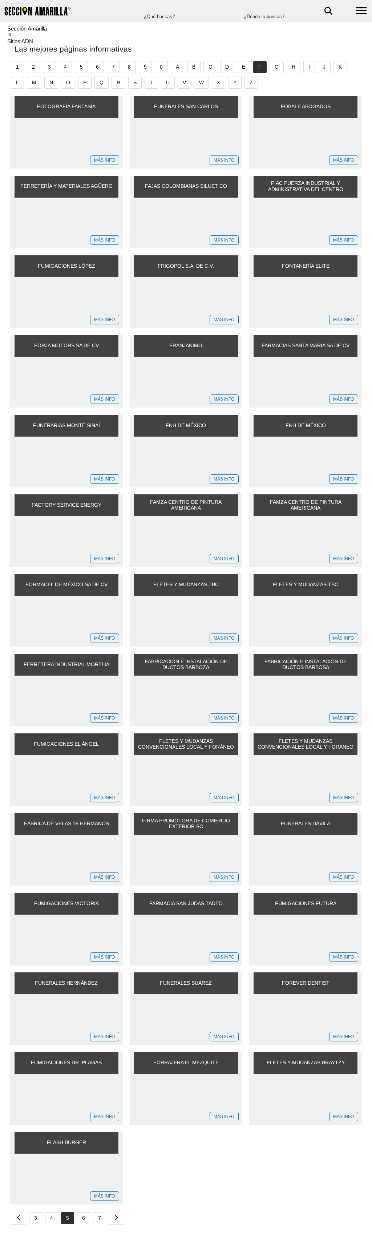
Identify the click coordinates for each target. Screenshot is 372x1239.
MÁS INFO (104, 160)
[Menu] (361, 11)
